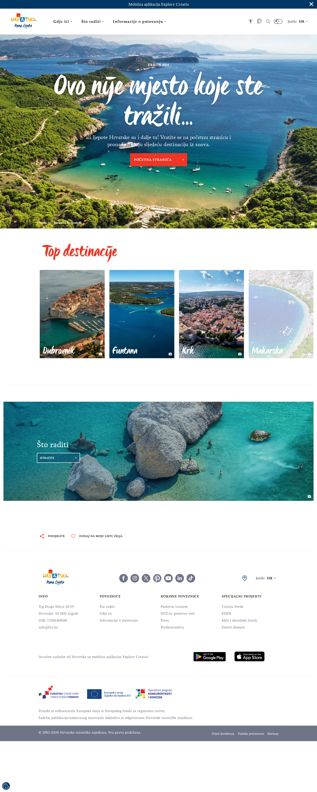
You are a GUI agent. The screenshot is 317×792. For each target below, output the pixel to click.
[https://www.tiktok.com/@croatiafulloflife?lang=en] (191, 578)
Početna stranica (153, 160)
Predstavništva (172, 627)
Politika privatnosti (251, 734)
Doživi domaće (233, 627)
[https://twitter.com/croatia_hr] (146, 578)
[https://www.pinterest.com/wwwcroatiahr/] (157, 578)
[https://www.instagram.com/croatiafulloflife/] (134, 578)
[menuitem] (209, 656)
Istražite (47, 457)
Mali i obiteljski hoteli (239, 620)
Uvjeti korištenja (223, 734)
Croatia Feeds (232, 607)
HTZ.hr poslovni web (178, 613)
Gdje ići (106, 613)
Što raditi (107, 607)
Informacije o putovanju (119, 620)
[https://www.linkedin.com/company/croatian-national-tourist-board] (179, 578)
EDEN (226, 613)
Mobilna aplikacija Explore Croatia (159, 4)
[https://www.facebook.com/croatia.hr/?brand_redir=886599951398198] (123, 578)
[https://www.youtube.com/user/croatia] (168, 578)
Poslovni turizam (174, 607)
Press (165, 620)
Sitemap (272, 734)
